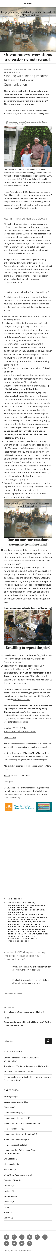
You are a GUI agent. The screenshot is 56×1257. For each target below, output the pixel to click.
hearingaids (15, 924)
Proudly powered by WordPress (17, 1251)
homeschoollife (36, 931)
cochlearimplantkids (20, 908)
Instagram (8, 781)
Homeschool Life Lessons (15, 1118)
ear (39, 917)
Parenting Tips (10, 1180)
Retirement (9, 1196)
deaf (41, 915)
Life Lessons (15, 899)
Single (6, 1207)
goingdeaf (14, 919)
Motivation (9, 1169)
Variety (7, 1218)
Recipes (7, 1191)
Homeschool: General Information (19, 1134)
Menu (29, 3)
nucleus (30, 936)
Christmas (8, 1107)
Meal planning (10, 1164)
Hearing (26, 922)
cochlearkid (37, 910)
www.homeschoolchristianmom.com (20, 731)
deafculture (15, 917)
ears (45, 917)
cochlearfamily (17, 905)
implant (32, 934)
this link (7, 791)
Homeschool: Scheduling (15, 1139)
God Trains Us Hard (21, 699)
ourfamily (31, 939)
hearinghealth (31, 924)
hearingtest (15, 929)
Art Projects (9, 1097)
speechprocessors (18, 941)
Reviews (8, 1202)
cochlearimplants (18, 910)
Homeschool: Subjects (14, 1145)
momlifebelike (16, 936)
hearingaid (39, 922)
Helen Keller (9, 192)
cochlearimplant (37, 905)
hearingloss (15, 927)
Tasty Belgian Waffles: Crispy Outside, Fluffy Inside (26, 1066)
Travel (6, 1212)
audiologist (15, 903)
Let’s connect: (10, 737)
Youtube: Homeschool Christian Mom (20, 753)
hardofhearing (30, 919)
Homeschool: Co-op (13, 1129)
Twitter (7, 775)
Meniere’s (36, 243)
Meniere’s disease (41, 227)
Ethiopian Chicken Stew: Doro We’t (19, 1072)
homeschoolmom (17, 934)
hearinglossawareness (36, 927)
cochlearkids (15, 912)
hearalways (14, 922)
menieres (43, 934)
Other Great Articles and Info (16, 1175)
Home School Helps (13, 1113)
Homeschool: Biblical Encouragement (20, 1123)
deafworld (29, 917)
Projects (8, 1186)
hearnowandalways (34, 929)
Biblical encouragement (14, 1102)
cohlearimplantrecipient (22, 915)
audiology (28, 903)
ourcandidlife (16, 939)
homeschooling (17, 931)
